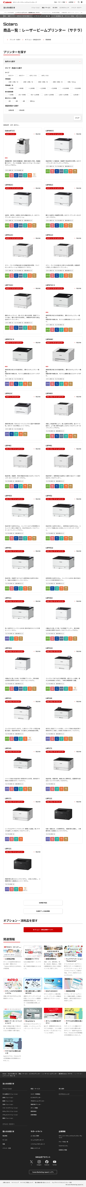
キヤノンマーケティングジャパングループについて (70, 1136)
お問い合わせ (6, 1182)
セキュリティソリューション (10, 1111)
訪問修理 (11, 110)
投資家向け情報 (63, 1150)
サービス (5, 1140)
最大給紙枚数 (9, 92)
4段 (24, 101)
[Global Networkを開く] (82, 2)
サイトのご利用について (26, 1182)
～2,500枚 (43, 88)
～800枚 (20, 88)
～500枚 (10, 88)
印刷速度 (7, 79)
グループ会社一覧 (63, 1141)
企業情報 (71, 2)
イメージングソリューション (10, 1108)
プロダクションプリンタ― (38, 1101)
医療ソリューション (8, 1101)
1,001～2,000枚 (49, 95)
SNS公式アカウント (42, 1157)
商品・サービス (46, 7)
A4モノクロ (45, 75)
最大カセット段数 (10, 98)
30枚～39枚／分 (43, 82)
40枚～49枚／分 (58, 82)
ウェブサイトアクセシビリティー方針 (62, 1182)
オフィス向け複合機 (9, 12)
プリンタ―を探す (15, 40)
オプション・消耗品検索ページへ (43, 930)
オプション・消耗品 (69, 16)
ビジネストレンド (64, 7)
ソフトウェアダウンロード (38, 1144)
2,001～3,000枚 (63, 95)
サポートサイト (36, 1131)
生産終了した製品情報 (43, 911)
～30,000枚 (77, 88)
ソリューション (35, 7)
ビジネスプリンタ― (36, 1097)
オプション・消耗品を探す (33, 40)
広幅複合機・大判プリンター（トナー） (71, 12)
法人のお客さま (9, 7)
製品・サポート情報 (59, 2)
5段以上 (32, 101)
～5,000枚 (54, 88)
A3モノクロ (33, 75)
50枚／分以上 (72, 82)
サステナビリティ (63, 1146)
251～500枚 (22, 95)
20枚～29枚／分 (28, 82)
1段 (9, 101)
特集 (4, 1144)
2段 (17, 101)
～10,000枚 (65, 88)
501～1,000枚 (35, 95)
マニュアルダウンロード (37, 1140)
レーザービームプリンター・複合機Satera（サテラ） (28, 12)
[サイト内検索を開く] (79, 2)
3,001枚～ (76, 95)
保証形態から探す (12, 106)
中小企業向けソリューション (10, 1094)
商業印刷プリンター (36, 1104)
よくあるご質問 (35, 1136)
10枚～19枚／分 (13, 82)
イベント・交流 (7, 1148)
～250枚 (10, 95)
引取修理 (21, 110)
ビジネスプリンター (35, 1074)
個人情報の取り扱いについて (42, 1182)
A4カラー (22, 75)
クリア (77, 118)
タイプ (7, 72)
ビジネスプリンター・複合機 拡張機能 (51, 12)
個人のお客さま (8, 1131)
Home (4, 1074)
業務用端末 (34, 1111)
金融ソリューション (8, 1097)
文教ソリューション (8, 1104)
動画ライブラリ (11, 16)
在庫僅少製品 (43, 903)
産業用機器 (34, 1115)
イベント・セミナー (76, 7)
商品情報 (5, 1136)
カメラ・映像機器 (35, 1094)
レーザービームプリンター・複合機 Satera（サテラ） (57, 1074)
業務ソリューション (8, 1118)
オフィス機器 (34, 1108)
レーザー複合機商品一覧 (57, 16)
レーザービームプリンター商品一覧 (42, 16)
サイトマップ (15, 1182)
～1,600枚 (31, 88)
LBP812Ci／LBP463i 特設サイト (24, 16)
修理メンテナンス (35, 1148)
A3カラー (11, 75)
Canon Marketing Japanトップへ (43, 1172)
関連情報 (48, 40)
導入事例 (55, 7)
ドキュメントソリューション (10, 1115)
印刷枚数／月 (9, 85)
